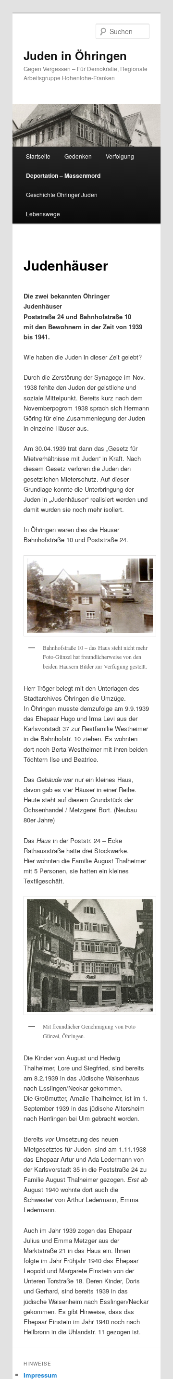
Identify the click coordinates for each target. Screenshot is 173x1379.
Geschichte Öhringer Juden (62, 194)
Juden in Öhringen (75, 55)
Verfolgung (120, 156)
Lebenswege (43, 214)
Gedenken (78, 156)
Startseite (38, 156)
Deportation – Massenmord (63, 175)
